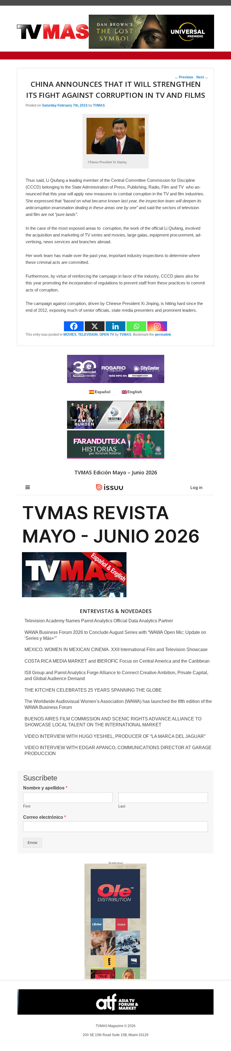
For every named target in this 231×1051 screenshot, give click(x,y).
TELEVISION (88, 335)
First (26, 806)
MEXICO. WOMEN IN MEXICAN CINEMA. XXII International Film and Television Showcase (116, 649)
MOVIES (69, 335)
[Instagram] (157, 326)
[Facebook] (74, 326)
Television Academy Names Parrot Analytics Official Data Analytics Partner (99, 620)
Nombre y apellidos (45, 788)
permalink (163, 335)
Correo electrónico (44, 817)
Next (202, 77)
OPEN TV (106, 335)
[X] (95, 326)
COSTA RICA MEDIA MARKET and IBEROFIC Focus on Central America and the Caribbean (117, 661)
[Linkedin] (115, 326)
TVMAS (99, 105)
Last (121, 806)
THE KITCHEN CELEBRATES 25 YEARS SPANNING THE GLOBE (93, 690)
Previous (184, 77)
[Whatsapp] (136, 326)
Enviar (32, 843)
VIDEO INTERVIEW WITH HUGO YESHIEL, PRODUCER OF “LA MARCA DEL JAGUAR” (115, 736)
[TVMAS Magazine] (53, 31)
